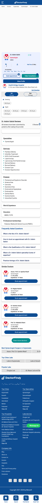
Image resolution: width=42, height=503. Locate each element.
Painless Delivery (10, 152)
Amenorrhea (9, 182)
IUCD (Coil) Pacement (12, 156)
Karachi (4, 395)
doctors (9, 6)
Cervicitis (8, 185)
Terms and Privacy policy (9, 468)
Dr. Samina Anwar (16, 306)
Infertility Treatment (11, 154)
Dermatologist (27, 395)
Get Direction (36, 90)
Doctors (4, 460)
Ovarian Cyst (9, 168)
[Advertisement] (21, 30)
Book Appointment (11, 76)
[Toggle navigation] (2, 2)
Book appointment (21, 281)
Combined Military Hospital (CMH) (10, 440)
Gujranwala (16, 6)
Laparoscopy (9, 159)
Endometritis (9, 191)
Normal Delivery (10, 163)
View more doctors (20, 340)
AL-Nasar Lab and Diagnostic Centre (31, 421)
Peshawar (4, 406)
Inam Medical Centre (8, 429)
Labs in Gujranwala (13, 361)
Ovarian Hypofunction (12, 170)
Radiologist (26, 406)
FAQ (3, 466)
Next (38, 94)
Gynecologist (9, 141)
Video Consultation (30, 76)
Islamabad (5, 401)
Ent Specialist (26, 404)
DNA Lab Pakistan (28, 429)
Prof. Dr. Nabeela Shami (18, 323)
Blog (3, 452)
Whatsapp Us (34, 426)
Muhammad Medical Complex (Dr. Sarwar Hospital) (10, 426)
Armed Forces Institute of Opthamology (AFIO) (9, 418)
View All (4, 409)
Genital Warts (9, 194)
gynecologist (24, 6)
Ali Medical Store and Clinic (9, 422)
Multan (4, 404)
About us (4, 454)
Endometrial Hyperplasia (13, 189)
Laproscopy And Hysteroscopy (15, 161)
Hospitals (4, 463)
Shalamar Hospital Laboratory (31, 432)
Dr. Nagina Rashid (16, 289)
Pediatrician (26, 398)
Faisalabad (5, 398)
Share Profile (21, 81)
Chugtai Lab (11, 370)
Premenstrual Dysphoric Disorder (16, 180)
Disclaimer (5, 474)
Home (3, 6)
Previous (3, 94)
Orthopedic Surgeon (28, 401)
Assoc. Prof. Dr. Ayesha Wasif (20, 272)
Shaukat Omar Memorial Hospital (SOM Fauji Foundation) (9, 434)
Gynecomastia (10, 196)
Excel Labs (26, 435)
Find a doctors (6, 471)
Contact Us (5, 457)
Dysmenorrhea (10, 187)
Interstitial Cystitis (11, 198)
